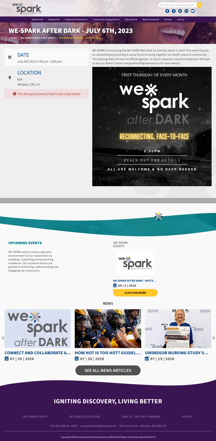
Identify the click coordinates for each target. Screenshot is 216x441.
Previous (3, 336)
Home (14, 38)
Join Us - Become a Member (141, 416)
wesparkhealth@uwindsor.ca (98, 426)
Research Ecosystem (84, 416)
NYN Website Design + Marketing (123, 437)
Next (213, 336)
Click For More (135, 292)
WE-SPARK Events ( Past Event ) (38, 38)
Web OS (152, 437)
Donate (168, 19)
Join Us (180, 19)
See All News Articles (108, 370)
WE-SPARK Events (35, 416)
